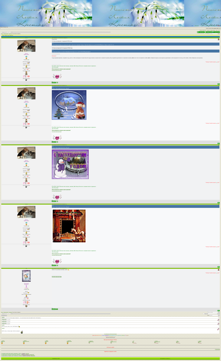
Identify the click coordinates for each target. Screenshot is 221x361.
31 (10, 32)
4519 (28, 289)
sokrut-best (32, 355)
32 (11, 32)
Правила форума (212, 30)
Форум (2, 33)
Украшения (10, 33)
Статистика (217, 349)
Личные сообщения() (203, 30)
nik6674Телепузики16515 (46, 341)
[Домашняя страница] (57, 82)
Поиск (217, 30)
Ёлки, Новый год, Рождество (16, 33)
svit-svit (26, 85)
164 (66, 268)
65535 (28, 59)
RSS (219, 28)
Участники (208, 30)
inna (26, 268)
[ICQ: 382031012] (57, 309)
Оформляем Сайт (6, 33)
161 (66, 85)
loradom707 (31, 354)
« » (216, 61)
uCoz (169, 358)
